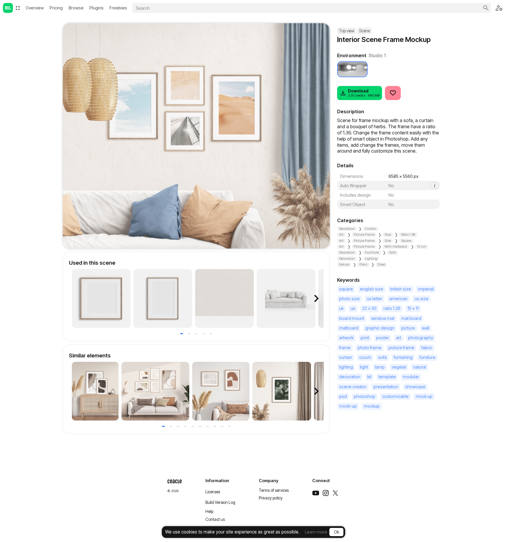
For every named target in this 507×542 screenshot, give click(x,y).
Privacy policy (271, 498)
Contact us (215, 519)
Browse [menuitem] (76, 7)
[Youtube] (316, 493)
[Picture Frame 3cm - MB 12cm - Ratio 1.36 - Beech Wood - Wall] (162, 298)
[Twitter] (335, 493)
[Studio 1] (352, 69)
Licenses (212, 491)
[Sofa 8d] (286, 298)
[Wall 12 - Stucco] (224, 298)
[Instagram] (326, 493)
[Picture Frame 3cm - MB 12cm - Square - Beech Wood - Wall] (101, 298)
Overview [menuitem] (35, 7)
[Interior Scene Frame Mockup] (95, 391)
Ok (336, 531)
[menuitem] (18, 8)
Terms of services (274, 490)
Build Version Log (220, 502)
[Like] (393, 93)
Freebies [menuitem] (118, 7)
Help (209, 511)
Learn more (316, 531)
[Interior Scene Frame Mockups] (155, 391)
